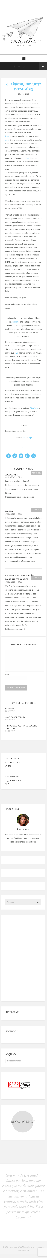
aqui (7, 140)
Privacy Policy (23, 1250)
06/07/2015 (10, 711)
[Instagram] (23, 66)
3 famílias (9, 708)
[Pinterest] (19, 66)
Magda (9, 511)
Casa (23, 448)
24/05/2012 (10, 731)
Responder (36, 473)
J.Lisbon (15, 322)
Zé (17, 353)
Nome (7, 674)
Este (7, 136)
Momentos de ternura (15, 717)
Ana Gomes (11, 474)
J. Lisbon (26, 158)
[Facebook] (14, 66)
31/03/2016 (10, 719)
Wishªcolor (34, 408)
